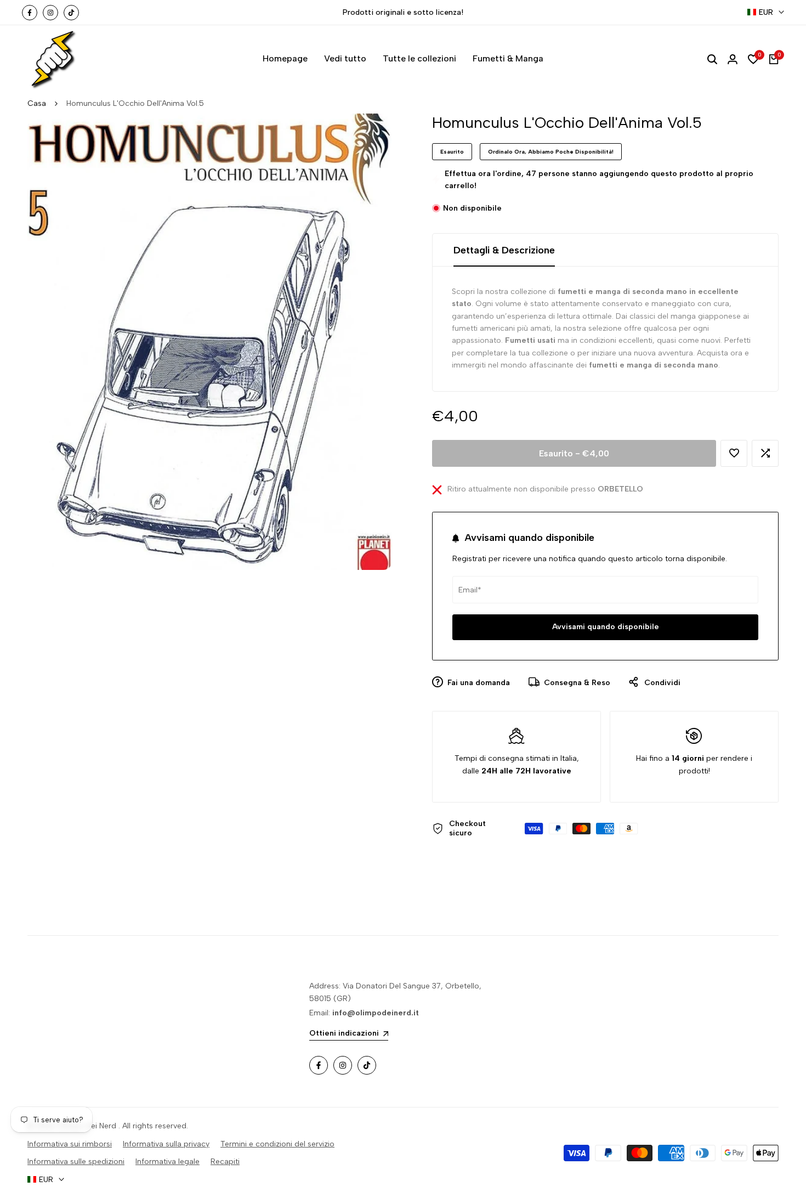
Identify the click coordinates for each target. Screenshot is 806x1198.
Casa (36, 103)
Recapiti (225, 1161)
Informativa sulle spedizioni (75, 1161)
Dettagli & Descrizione (504, 250)
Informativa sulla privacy (166, 1144)
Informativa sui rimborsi (69, 1144)
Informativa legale (167, 1161)
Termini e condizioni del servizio (277, 1144)
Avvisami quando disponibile (605, 626)
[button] (733, 453)
